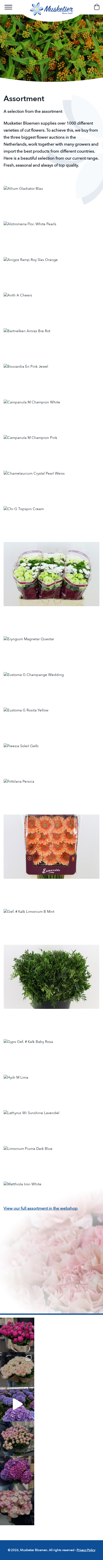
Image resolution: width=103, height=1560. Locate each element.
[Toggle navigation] (8, 7)
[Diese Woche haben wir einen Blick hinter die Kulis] (17, 1404)
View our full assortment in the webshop (41, 1208)
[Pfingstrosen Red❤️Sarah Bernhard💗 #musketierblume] (17, 1335)
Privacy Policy (86, 1550)
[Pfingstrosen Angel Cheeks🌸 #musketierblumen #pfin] (17, 1438)
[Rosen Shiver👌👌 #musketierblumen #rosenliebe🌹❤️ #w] (17, 1369)
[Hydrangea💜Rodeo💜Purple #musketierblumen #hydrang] (17, 1473)
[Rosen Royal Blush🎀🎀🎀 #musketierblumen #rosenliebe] (17, 1507)
